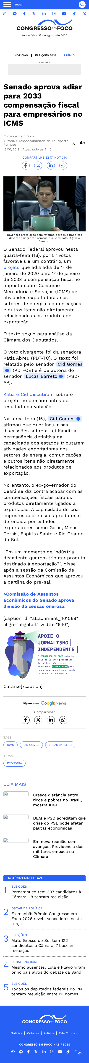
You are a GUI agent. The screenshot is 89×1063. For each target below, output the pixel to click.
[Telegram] (15, 14)
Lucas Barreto (42, 376)
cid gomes (31, 744)
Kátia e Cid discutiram (28, 394)
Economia (14, 763)
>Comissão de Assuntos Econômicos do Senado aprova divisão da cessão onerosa (38, 600)
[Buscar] (82, 4)
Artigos (49, 1033)
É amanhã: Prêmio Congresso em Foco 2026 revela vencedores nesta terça (46, 918)
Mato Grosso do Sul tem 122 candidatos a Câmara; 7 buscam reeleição (43, 945)
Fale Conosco (68, 1033)
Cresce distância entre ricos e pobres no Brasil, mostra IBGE (57, 800)
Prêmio (69, 55)
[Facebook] (24, 14)
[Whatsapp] (4, 14)
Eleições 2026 (45, 55)
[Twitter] (34, 14)
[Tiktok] (74, 14)
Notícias (21, 55)
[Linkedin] (44, 14)
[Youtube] (64, 14)
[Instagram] (53, 14)
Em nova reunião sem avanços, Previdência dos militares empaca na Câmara (58, 849)
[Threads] (84, 14)
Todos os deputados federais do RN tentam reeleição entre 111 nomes (46, 991)
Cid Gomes (62, 418)
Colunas (33, 1033)
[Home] (44, 24)
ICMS (10, 744)
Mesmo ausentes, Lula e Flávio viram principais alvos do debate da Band (48, 970)
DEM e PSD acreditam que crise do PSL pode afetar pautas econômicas (59, 823)
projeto (11, 267)
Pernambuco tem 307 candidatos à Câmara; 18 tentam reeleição (46, 894)
